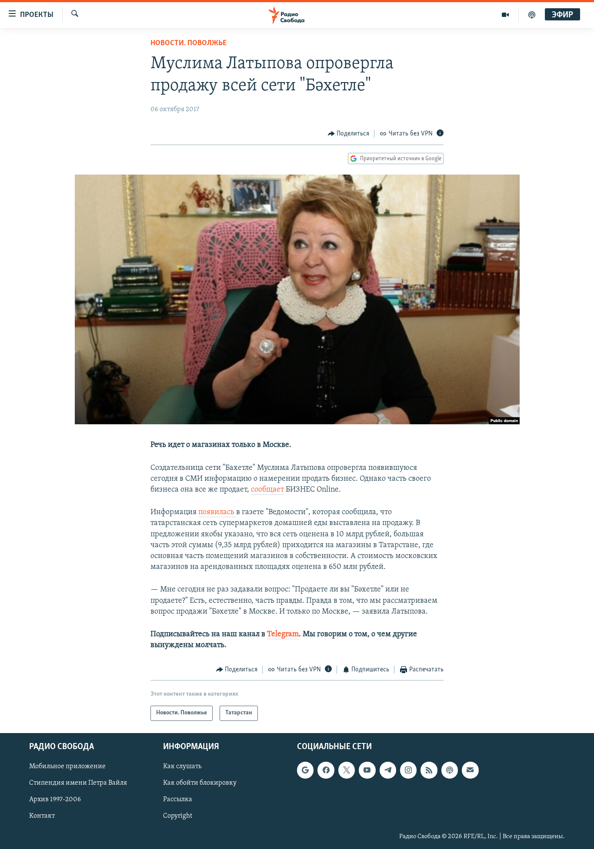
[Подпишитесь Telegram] (388, 770)
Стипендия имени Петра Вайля (78, 783)
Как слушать (182, 766)
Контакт (42, 816)
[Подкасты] (449, 770)
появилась (217, 512)
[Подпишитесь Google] (305, 770)
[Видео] (505, 14)
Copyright (177, 816)
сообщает (267, 490)
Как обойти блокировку (200, 783)
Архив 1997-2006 (55, 799)
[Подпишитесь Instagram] (408, 770)
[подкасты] (532, 14)
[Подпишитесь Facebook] (325, 770)
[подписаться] (470, 770)
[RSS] (428, 770)
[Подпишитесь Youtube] (367, 770)
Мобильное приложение (67, 766)
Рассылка (177, 799)
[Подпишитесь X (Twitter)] (346, 770)
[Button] (349, 133)
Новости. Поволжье (188, 43)
